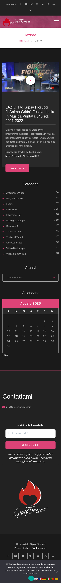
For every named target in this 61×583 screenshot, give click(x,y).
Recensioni (12, 225)
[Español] (57, 578)
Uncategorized (14, 242)
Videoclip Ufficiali (16, 253)
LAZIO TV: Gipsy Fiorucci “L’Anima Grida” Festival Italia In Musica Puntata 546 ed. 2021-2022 (29, 114)
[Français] (40, 578)
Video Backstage (15, 248)
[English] (36, 578)
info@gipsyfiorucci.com (18, 406)
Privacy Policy (22, 547)
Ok (31, 578)
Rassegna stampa (15, 220)
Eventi (9, 203)
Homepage (23, 41)
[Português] (53, 578)
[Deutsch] (44, 578)
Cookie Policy (39, 547)
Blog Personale (14, 198)
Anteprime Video (15, 192)
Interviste (11, 209)
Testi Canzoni (13, 231)
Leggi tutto (17, 168)
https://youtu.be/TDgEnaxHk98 (22, 155)
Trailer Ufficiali (14, 237)
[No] (57, 571)
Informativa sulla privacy (24, 457)
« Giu (5, 354)
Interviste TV (13, 214)
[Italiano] (48, 578)
